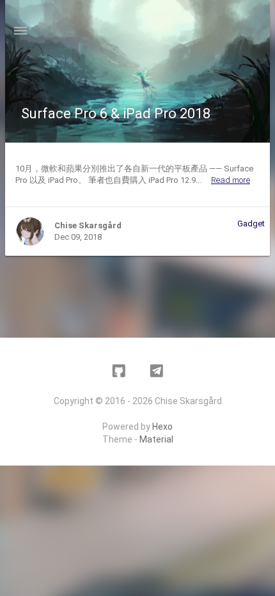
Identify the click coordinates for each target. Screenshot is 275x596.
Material (156, 439)
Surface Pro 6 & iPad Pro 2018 (115, 114)
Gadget (251, 223)
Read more (230, 180)
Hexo (162, 426)
